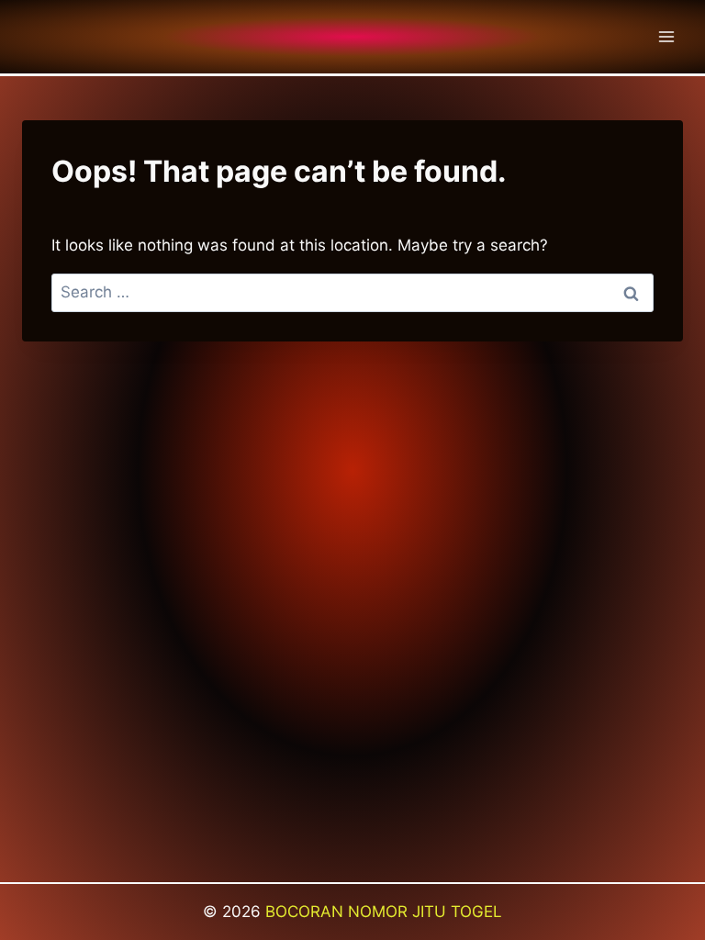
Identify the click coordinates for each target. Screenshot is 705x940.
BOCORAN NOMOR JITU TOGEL (383, 911)
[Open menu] (666, 36)
